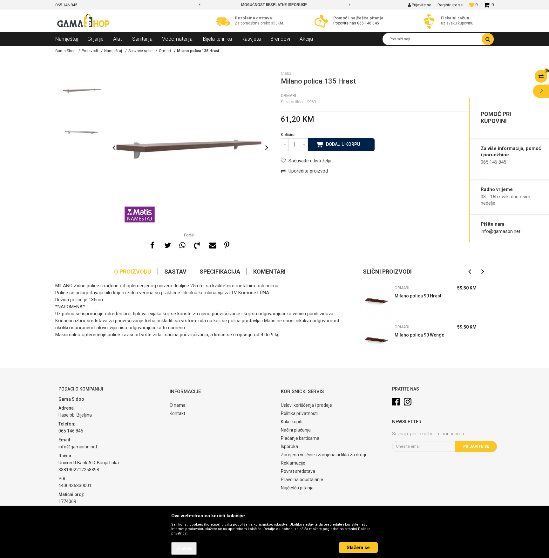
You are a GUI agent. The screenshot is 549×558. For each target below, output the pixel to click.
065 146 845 (368, 23)
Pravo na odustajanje (302, 479)
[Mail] (212, 244)
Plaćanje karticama (300, 438)
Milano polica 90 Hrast (418, 295)
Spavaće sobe (140, 51)
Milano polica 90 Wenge (419, 334)
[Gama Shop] (83, 21)
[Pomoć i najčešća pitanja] (323, 21)
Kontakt (177, 413)
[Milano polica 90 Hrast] (375, 301)
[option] (275, 5)
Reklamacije (293, 463)
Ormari (165, 51)
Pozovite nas (344, 23)
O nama (178, 405)
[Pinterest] (227, 244)
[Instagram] (407, 401)
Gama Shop (65, 51)
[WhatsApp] (182, 244)
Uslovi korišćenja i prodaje (306, 405)
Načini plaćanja (296, 429)
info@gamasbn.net (500, 231)
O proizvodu (132, 271)
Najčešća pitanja (297, 487)
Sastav (175, 271)
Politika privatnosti (299, 413)
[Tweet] (167, 244)
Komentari (269, 271)
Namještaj (113, 51)
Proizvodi (90, 51)
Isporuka (289, 446)
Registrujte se (450, 5)
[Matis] (139, 214)
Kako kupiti (291, 421)
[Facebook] (152, 244)
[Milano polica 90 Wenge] (375, 340)
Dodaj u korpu (343, 144)
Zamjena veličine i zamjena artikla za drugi (323, 454)
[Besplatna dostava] (224, 21)
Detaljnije (184, 548)
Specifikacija (220, 271)
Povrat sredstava (298, 471)
